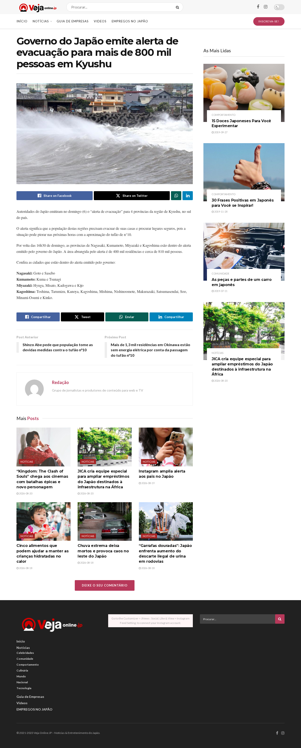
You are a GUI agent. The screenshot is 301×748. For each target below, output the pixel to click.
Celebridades (25, 653)
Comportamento (223, 114)
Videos (100, 21)
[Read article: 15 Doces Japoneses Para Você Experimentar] (244, 93)
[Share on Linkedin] (187, 195)
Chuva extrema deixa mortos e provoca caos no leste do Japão (103, 550)
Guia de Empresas (73, 21)
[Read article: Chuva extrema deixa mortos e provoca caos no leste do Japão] (105, 521)
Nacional (22, 682)
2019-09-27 (220, 132)
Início (22, 21)
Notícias (41, 21)
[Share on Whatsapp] (176, 195)
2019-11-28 (220, 211)
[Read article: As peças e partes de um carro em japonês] (244, 252)
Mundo (21, 676)
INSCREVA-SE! (268, 21)
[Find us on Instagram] (265, 7)
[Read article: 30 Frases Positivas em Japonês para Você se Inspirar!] (244, 172)
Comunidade (220, 273)
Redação (60, 382)
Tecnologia (23, 688)
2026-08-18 (25, 568)
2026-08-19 (147, 483)
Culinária (22, 670)
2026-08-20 (25, 493)
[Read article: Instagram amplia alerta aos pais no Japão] (166, 447)
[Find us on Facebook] (258, 7)
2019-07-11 (220, 290)
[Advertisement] (242, 660)
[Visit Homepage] (37, 7)
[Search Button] (178, 7)
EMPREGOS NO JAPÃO (130, 21)
